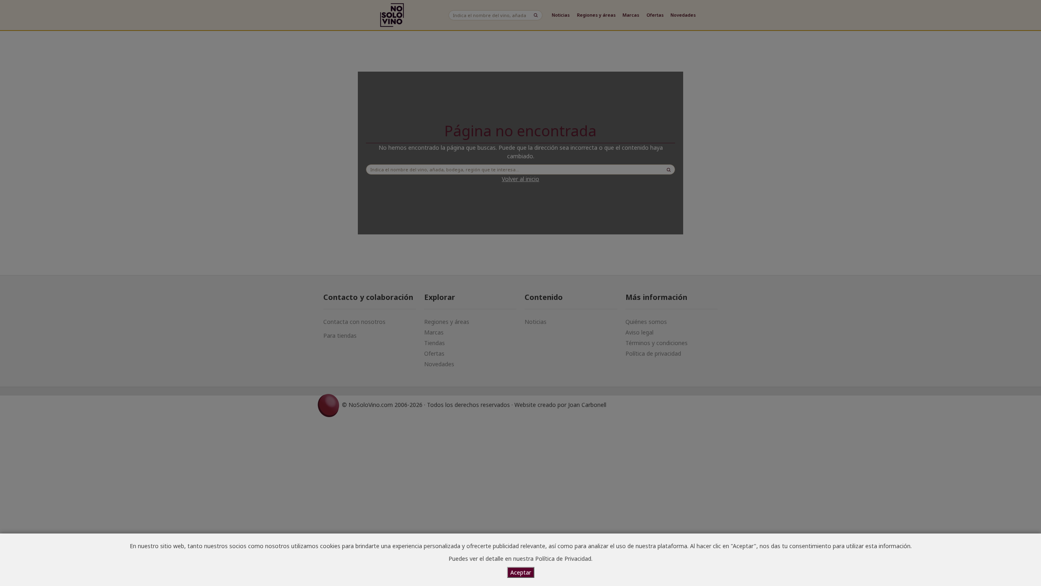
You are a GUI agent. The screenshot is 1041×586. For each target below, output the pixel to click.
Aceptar (520, 572)
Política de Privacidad (563, 558)
